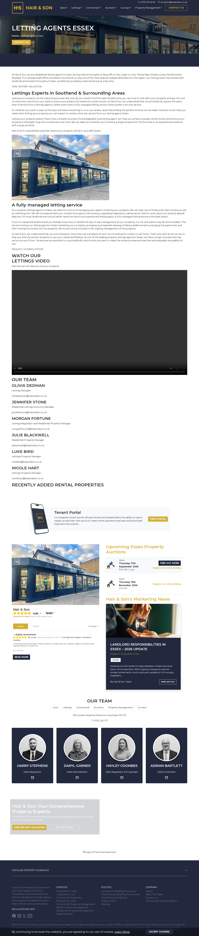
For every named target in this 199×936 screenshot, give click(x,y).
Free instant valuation (29, 827)
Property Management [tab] (120, 707)
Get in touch (64, 827)
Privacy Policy (108, 901)
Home (15, 36)
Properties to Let (65, 894)
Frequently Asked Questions (161, 901)
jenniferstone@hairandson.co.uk (29, 412)
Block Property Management (72, 907)
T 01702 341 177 (99, 720)
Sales (63, 8)
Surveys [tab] (142, 707)
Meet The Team (154, 894)
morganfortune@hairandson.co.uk (31, 429)
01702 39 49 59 (148, 2)
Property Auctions (66, 901)
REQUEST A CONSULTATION (27, 249)
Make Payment (64, 914)
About (149, 891)
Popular (36, 626)
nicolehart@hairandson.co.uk (27, 478)
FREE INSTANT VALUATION (27, 86)
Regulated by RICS (23, 909)
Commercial (92, 8)
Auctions (110, 8)
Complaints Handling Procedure (118, 891)
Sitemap (105, 904)
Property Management (147, 8)
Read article (167, 682)
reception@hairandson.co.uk (173, 2)
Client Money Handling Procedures (120, 894)
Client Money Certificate (114, 897)
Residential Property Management (75, 910)
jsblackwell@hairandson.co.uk (28, 445)
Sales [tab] (55, 707)
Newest (21, 626)
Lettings (75, 8)
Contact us (176, 8)
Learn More (122, 931)
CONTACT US (21, 42)
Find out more (169, 563)
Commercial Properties (68, 897)
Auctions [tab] (98, 707)
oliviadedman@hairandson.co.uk (29, 396)
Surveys (125, 8)
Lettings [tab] (67, 707)
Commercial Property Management (75, 904)
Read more (21, 657)
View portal (158, 519)
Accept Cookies (159, 931)
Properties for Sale (66, 891)
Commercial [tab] (82, 707)
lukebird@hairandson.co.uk (27, 462)
